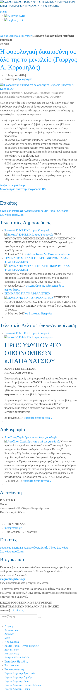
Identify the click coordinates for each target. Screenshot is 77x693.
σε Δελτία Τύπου (33, 254)
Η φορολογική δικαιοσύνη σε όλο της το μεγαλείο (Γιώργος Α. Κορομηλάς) (38, 59)
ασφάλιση (17, 214)
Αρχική (4, 35)
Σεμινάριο (6, 214)
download (6, 210)
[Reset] (39, 617)
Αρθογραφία (24, 79)
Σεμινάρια (62, 210)
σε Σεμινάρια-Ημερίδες (39, 285)
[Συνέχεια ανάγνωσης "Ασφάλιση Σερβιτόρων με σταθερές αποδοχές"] (32, 441)
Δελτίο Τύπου (48, 210)
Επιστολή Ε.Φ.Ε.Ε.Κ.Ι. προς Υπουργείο (27, 230)
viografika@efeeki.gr (12, 579)
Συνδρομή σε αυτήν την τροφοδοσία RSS (23, 189)
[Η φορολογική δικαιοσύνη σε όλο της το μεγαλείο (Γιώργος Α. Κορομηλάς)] (38, 86)
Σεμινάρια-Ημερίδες (20, 35)
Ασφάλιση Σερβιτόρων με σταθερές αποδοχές (30, 437)
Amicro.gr (18, 610)
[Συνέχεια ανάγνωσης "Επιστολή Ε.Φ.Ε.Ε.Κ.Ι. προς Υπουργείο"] (29, 234)
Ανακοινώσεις (32, 210)
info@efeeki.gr (12, 527)
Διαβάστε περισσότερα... (14, 185)
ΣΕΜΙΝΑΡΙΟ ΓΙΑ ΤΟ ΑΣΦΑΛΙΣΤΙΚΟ (27, 293)
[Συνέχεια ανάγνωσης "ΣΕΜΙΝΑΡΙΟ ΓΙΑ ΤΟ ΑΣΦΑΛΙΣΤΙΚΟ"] (29, 297)
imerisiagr (18, 210)
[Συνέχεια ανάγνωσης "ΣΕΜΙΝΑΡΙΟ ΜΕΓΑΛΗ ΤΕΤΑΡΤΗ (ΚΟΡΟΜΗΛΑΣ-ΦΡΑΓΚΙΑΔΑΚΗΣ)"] (40, 267)
